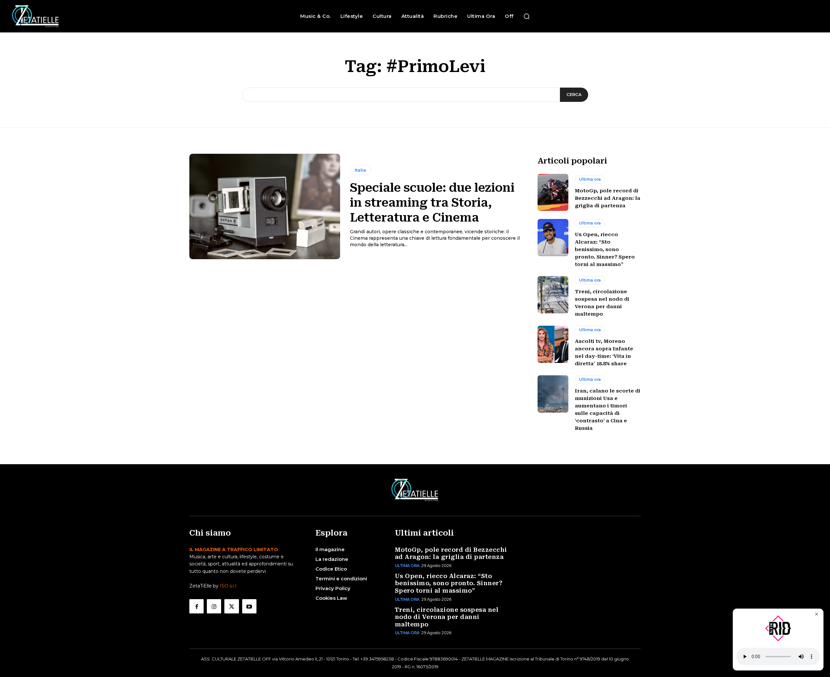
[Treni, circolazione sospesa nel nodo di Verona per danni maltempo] (553, 294)
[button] (526, 16)
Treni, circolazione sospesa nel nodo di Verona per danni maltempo (447, 617)
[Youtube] (249, 606)
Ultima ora (590, 179)
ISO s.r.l (228, 586)
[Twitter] (231, 606)
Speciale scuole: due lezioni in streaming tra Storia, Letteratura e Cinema (432, 202)
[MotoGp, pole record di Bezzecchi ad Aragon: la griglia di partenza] (553, 192)
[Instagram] (214, 606)
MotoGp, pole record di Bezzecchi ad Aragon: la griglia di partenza (607, 198)
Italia (360, 170)
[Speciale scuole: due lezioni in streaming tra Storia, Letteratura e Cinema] (264, 207)
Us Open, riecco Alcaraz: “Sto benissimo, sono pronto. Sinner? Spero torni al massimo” (605, 249)
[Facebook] (196, 606)
